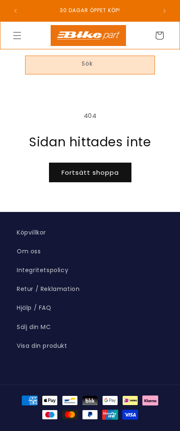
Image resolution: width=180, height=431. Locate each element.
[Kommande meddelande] (164, 11)
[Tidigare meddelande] (15, 11)
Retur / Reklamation (48, 289)
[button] (17, 35)
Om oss (29, 251)
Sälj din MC (34, 327)
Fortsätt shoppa (90, 172)
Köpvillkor (31, 232)
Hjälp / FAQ (34, 307)
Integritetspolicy (42, 270)
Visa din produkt (42, 346)
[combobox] (90, 65)
